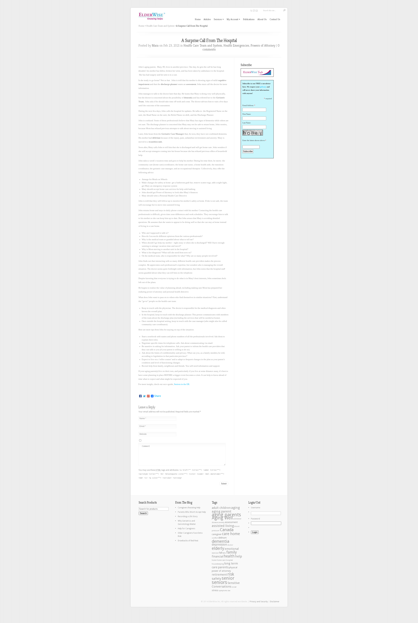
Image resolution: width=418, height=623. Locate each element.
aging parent (221, 511)
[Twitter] (144, 396)
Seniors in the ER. (182, 384)
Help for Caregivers (186, 528)
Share (157, 396)
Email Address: (248, 105)
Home (198, 19)
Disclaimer (274, 601)
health (229, 556)
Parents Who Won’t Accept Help (192, 512)
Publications (249, 19)
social (234, 587)
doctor (230, 545)
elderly (218, 548)
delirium (222, 537)
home (214, 560)
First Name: (246, 114)
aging (235, 508)
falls (224, 553)
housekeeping (218, 564)
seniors (219, 582)
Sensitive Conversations (226, 584)
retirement (219, 574)
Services (219, 19)
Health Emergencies (236, 45)
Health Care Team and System (160, 25)
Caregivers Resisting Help (189, 508)
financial (217, 556)
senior (228, 578)
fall (220, 552)
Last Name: (246, 123)
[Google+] (148, 396)
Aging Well (222, 518)
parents (223, 567)
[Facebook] (140, 396)
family (231, 552)
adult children (221, 507)
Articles (207, 19)
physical (233, 567)
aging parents (226, 514)
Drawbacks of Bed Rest (188, 541)
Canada (226, 529)
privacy (263, 87)
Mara (155, 45)
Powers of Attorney (263, 45)
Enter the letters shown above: (253, 140)
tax (229, 591)
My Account (233, 19)
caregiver (217, 534)
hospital (229, 560)
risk (230, 574)
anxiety (221, 522)
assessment (231, 522)
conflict (215, 538)
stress (215, 590)
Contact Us (275, 19)
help (238, 556)
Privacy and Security (259, 601)
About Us (262, 19)
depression (219, 544)
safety (216, 579)
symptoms (223, 591)
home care (221, 560)
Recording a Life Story (188, 516)
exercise (215, 553)
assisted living (223, 526)
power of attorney (221, 570)
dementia (220, 541)
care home (231, 534)
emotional (232, 548)
